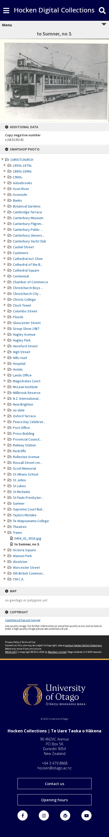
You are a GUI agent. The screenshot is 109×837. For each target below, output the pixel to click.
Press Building (23, 433)
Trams (17, 532)
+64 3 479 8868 (54, 763)
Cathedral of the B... (28, 264)
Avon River (21, 188)
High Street (21, 352)
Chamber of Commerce (30, 282)
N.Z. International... (27, 398)
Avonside (20, 194)
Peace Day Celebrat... (29, 422)
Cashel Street (23, 247)
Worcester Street (26, 567)
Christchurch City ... (27, 293)
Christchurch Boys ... (28, 288)
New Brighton (23, 404)
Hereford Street (25, 346)
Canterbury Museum (28, 218)
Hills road (20, 357)
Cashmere (20, 253)
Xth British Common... (29, 573)
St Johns (19, 480)
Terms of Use (28, 642)
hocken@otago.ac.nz (54, 768)
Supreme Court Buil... (28, 509)
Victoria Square (24, 550)
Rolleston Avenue (26, 456)
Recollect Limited (57, 652)
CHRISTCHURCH (21, 159)
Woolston (20, 561)
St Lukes (19, 486)
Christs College (24, 299)
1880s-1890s (22, 171)
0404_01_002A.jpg (27, 538)
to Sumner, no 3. (27, 544)
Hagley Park (22, 340)
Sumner (19, 503)
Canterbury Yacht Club (29, 241)
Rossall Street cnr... (27, 462)
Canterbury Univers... (28, 235)
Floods (18, 317)
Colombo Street (25, 311)
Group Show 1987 (26, 328)
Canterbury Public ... (28, 229)
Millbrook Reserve (27, 392)
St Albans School (25, 474)
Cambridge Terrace (27, 212)
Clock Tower (22, 305)
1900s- (18, 177)
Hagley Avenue (24, 334)
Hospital (19, 363)
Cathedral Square (26, 270)
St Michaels (21, 491)
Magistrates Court (26, 381)
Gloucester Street (27, 322)
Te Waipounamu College (31, 521)
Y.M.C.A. (18, 579)
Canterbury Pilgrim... (28, 223)
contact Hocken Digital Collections (83, 645)
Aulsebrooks (22, 183)
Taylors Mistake (25, 515)
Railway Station (24, 445)
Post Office (21, 427)
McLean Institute (25, 387)
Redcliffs (19, 451)
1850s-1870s (22, 165)
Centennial (21, 276)
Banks (17, 200)
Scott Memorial (24, 468)
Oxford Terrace (24, 416)
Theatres (20, 526)
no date (19, 410)
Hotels (18, 369)
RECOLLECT (11, 652)
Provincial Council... (27, 439)
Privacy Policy (12, 642)
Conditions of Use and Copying (22, 620)
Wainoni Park (22, 556)
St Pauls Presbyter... (28, 497)
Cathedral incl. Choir (28, 258)
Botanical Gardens (27, 206)
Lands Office (22, 375)
